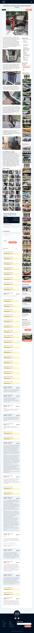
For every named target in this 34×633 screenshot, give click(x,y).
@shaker (11, 258)
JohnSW (5, 387)
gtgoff (18, 217)
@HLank (11, 383)
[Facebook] (15, 618)
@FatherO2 (5, 500)
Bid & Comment (29, 9)
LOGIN (31, 4)
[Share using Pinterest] (27, 67)
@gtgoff (11, 253)
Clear (6, 242)
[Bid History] (4, 222)
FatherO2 (5, 534)
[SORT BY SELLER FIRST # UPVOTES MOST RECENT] (10, 248)
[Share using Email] (23, 70)
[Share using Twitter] (23, 67)
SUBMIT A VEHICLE (27, 340)
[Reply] (19, 387)
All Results (26, 281)
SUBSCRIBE (27, 329)
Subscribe (27, 626)
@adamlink (12, 289)
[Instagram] (18, 618)
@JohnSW (5, 478)
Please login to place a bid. (7, 224)
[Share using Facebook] (25, 67)
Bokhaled (5, 406)
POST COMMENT (12, 242)
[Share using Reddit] (29, 67)
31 (18, 222)
